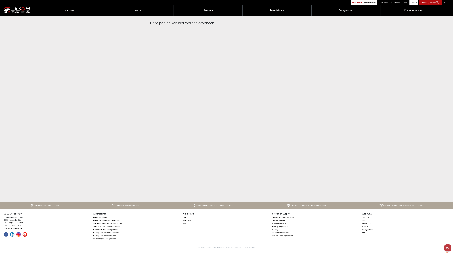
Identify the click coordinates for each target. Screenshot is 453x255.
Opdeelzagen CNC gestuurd (104, 239)
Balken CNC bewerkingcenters (105, 229)
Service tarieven (278, 220)
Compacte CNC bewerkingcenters (107, 226)
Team (364, 220)
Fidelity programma (280, 226)
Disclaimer (201, 247)
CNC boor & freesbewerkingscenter (107, 223)
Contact (414, 2)
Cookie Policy (211, 247)
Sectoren (208, 10)
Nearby (275, 229)
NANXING (187, 220)
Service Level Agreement (282, 236)
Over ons (383, 2)
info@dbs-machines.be (13, 228)
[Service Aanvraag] (447, 247)
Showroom (395, 2)
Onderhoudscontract (280, 233)
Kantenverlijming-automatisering (106, 220)
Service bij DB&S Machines (283, 217)
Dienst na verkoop (414, 10)
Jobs (405, 2)
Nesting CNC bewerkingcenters (106, 233)
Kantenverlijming (100, 217)
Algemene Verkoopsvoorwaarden (229, 247)
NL (445, 3)
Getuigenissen (346, 10)
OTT (184, 217)
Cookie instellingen (248, 247)
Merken (138, 10)
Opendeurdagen (364, 2)
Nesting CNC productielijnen (104, 236)
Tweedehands (277, 10)
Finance (365, 226)
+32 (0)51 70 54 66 (15, 223)
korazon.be (443, 252)
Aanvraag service (429, 2)
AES (184, 223)
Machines (69, 10)
